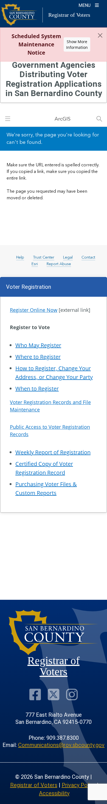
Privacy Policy (78, 785)
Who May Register (38, 345)
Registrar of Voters (33, 785)
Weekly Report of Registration (53, 452)
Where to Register (38, 356)
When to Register (37, 388)
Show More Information (77, 44)
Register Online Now (33, 310)
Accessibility (54, 793)
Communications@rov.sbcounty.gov (61, 745)
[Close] (100, 35)
